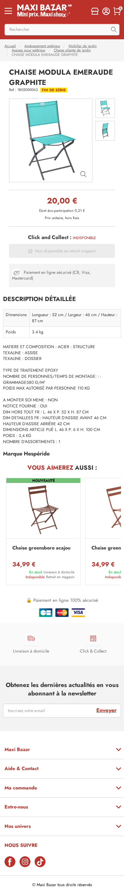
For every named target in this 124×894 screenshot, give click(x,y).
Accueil (10, 46)
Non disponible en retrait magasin (65, 251)
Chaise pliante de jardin (72, 50)
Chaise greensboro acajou (41, 548)
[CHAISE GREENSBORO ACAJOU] (43, 509)
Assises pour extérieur (28, 50)
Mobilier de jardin (83, 46)
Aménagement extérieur (42, 46)
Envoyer (106, 710)
